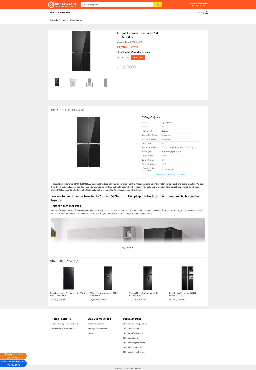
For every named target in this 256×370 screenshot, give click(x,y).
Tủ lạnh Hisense (75, 20)
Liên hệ (90, 333)
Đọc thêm (126, 247)
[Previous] (54, 51)
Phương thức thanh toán (97, 328)
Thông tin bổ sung (73, 110)
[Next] (108, 51)
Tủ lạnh (63, 20)
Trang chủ (54, 20)
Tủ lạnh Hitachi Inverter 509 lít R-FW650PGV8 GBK (183, 294)
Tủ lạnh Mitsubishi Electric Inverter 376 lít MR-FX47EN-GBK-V (67, 294)
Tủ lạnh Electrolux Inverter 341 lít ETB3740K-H (143, 294)
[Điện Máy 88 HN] (62, 4)
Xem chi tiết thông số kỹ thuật (170, 175)
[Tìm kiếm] (157, 4)
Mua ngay (137, 57)
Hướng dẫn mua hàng (96, 324)
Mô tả (54, 110)
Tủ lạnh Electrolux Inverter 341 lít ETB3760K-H (104, 294)
